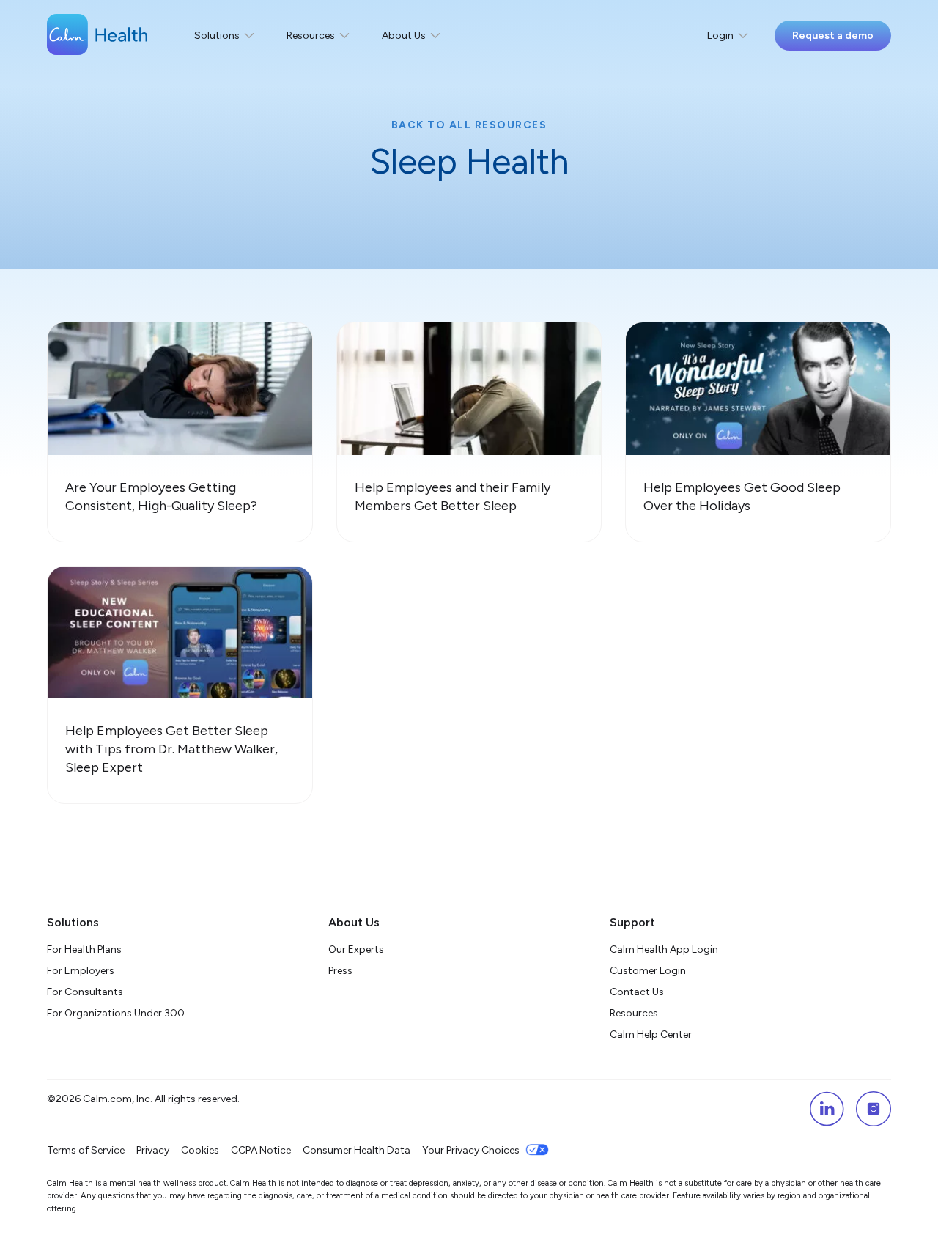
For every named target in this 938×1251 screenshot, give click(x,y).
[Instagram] (873, 1108)
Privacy (152, 1150)
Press (340, 970)
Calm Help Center (652, 1034)
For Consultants (85, 992)
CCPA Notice (261, 1150)
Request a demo (833, 35)
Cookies (200, 1150)
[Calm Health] (97, 36)
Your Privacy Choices (471, 1150)
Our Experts (356, 949)
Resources (634, 1013)
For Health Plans (84, 949)
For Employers (80, 970)
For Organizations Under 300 (116, 1013)
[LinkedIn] (826, 1108)
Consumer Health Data (356, 1150)
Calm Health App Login (664, 949)
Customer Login (648, 970)
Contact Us (637, 992)
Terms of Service (86, 1150)
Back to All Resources (469, 125)
